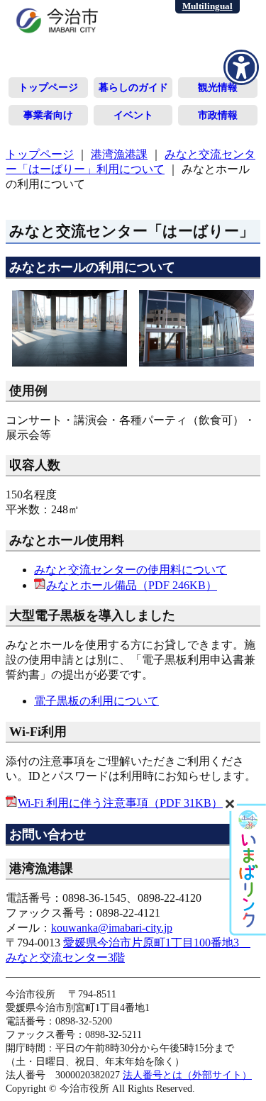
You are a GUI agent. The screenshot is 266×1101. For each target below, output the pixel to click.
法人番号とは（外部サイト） (187, 1074)
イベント (133, 115)
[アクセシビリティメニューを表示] (241, 67)
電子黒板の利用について (96, 701)
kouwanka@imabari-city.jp (111, 928)
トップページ (48, 87)
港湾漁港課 (119, 154)
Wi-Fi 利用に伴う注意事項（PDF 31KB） (120, 803)
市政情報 (218, 115)
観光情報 (218, 87)
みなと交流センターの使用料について (130, 570)
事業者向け (48, 115)
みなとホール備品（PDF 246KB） (131, 585)
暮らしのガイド (133, 87)
